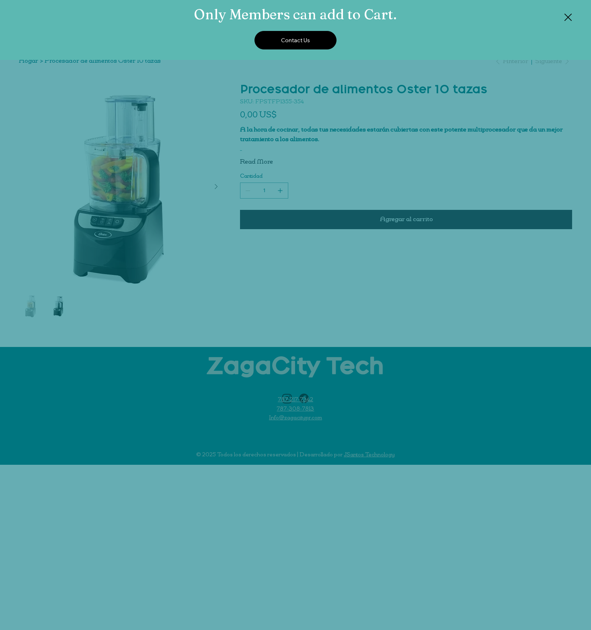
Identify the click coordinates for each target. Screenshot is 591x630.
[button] (568, 18)
